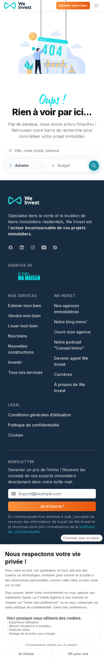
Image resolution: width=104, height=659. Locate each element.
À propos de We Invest (69, 387)
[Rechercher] (94, 166)
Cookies (15, 435)
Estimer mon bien (24, 305)
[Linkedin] (21, 247)
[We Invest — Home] (18, 5)
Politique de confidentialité (33, 424)
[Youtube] (43, 247)
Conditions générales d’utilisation (39, 414)
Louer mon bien (23, 325)
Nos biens (17, 335)
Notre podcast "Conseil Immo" (69, 345)
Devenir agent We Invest (71, 361)
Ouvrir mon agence (72, 331)
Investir (15, 362)
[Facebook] (10, 247)
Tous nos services (25, 372)
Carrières (63, 374)
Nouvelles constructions (21, 349)
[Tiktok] (55, 247)
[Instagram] (32, 247)
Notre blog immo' (70, 321)
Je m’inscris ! (52, 506)
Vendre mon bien (24, 315)
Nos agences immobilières (66, 308)
